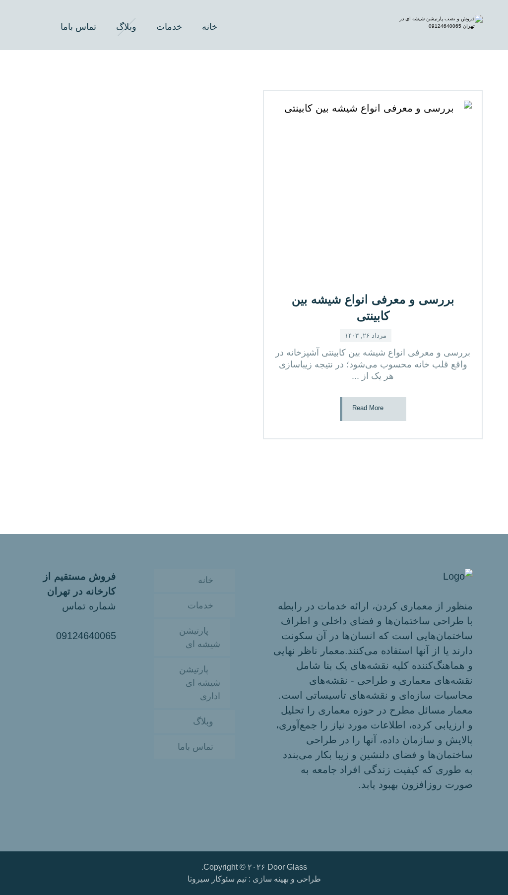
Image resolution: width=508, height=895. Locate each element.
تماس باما (195, 747)
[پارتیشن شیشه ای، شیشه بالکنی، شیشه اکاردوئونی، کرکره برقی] (440, 25)
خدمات (200, 605)
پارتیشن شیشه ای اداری (199, 682)
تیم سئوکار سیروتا (217, 879)
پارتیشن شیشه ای (199, 637)
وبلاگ (203, 721)
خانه (205, 580)
